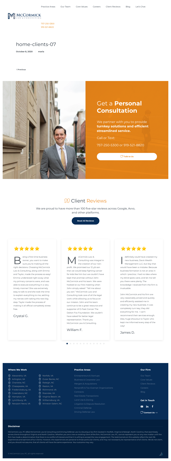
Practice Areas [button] (48, 6)
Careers (96, 6)
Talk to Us (128, 156)
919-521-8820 (47, 27)
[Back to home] (24, 16)
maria (41, 51)
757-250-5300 (47, 23)
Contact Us (149, 412)
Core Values (82, 6)
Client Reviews (113, 6)
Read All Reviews (85, 221)
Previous (22, 69)
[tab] (67, 343)
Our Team (66, 6)
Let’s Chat (140, 6)
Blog (128, 6)
